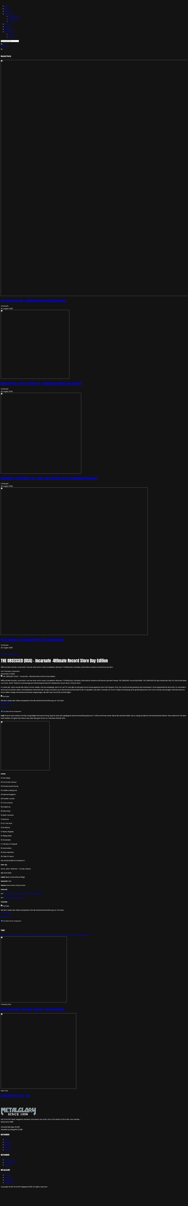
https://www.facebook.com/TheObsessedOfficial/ (23, 893)
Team (11, 34)
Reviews (8, 11)
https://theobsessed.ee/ (14, 898)
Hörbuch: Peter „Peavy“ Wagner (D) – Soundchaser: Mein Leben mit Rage (41, 384)
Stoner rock (70, 935)
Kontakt (12, 37)
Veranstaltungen (15, 19)
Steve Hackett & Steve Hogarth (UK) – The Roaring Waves (32, 640)
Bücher (7, 24)
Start (7, 6)
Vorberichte (13, 16)
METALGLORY (10, 32)
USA (88, 935)
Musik (11, 654)
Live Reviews (9, 14)
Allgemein (5, 654)
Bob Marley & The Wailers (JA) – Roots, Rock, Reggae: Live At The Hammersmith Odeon (49, 478)
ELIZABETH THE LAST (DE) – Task (15, 1096)
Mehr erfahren (6, 703)
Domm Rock (25, 935)
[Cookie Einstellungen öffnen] (15, 1204)
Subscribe (4, 46)
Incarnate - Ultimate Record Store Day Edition (48, 935)
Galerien (12, 21)
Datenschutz (10, 1180)
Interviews (9, 29)
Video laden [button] (5, 707)
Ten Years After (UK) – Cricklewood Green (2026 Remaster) (33, 301)
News (7, 9)
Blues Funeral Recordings (10, 935)
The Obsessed (81, 935)
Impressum (9, 1183)
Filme (7, 26)
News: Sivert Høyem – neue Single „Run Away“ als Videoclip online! (33, 1009)
